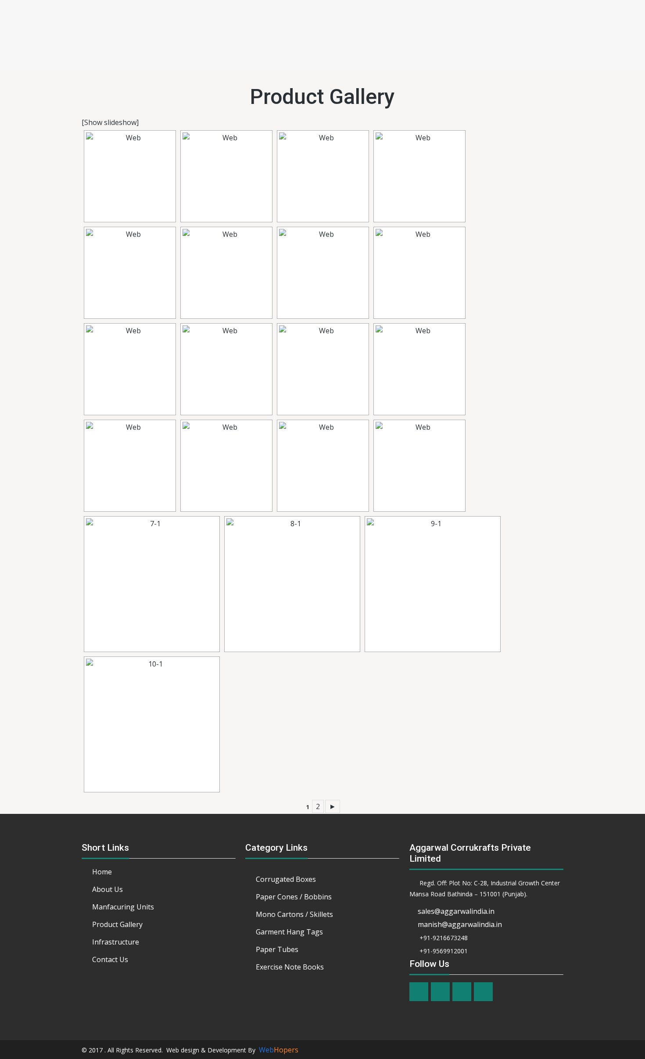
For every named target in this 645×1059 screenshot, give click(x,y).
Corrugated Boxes (286, 879)
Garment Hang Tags (289, 932)
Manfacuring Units (123, 907)
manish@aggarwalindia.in (460, 924)
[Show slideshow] (110, 122)
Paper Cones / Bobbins (294, 897)
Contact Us (110, 959)
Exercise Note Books (290, 967)
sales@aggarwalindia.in (456, 911)
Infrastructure (115, 942)
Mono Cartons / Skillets (294, 914)
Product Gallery (117, 924)
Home (102, 872)
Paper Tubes (277, 949)
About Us (107, 889)
